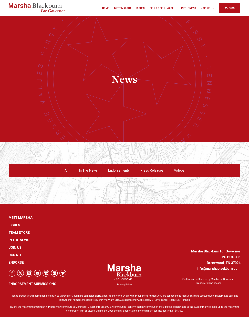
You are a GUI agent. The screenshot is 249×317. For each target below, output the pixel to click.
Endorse (16, 262)
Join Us (15, 247)
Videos (179, 170)
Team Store (19, 233)
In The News (188, 8)
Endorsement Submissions (32, 284)
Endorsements (119, 170)
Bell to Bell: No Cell (163, 8)
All (66, 170)
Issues (140, 8)
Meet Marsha (122, 8)
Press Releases (151, 170)
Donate (15, 255)
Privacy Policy (124, 284)
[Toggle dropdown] (213, 8)
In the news (19, 240)
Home (105, 8)
